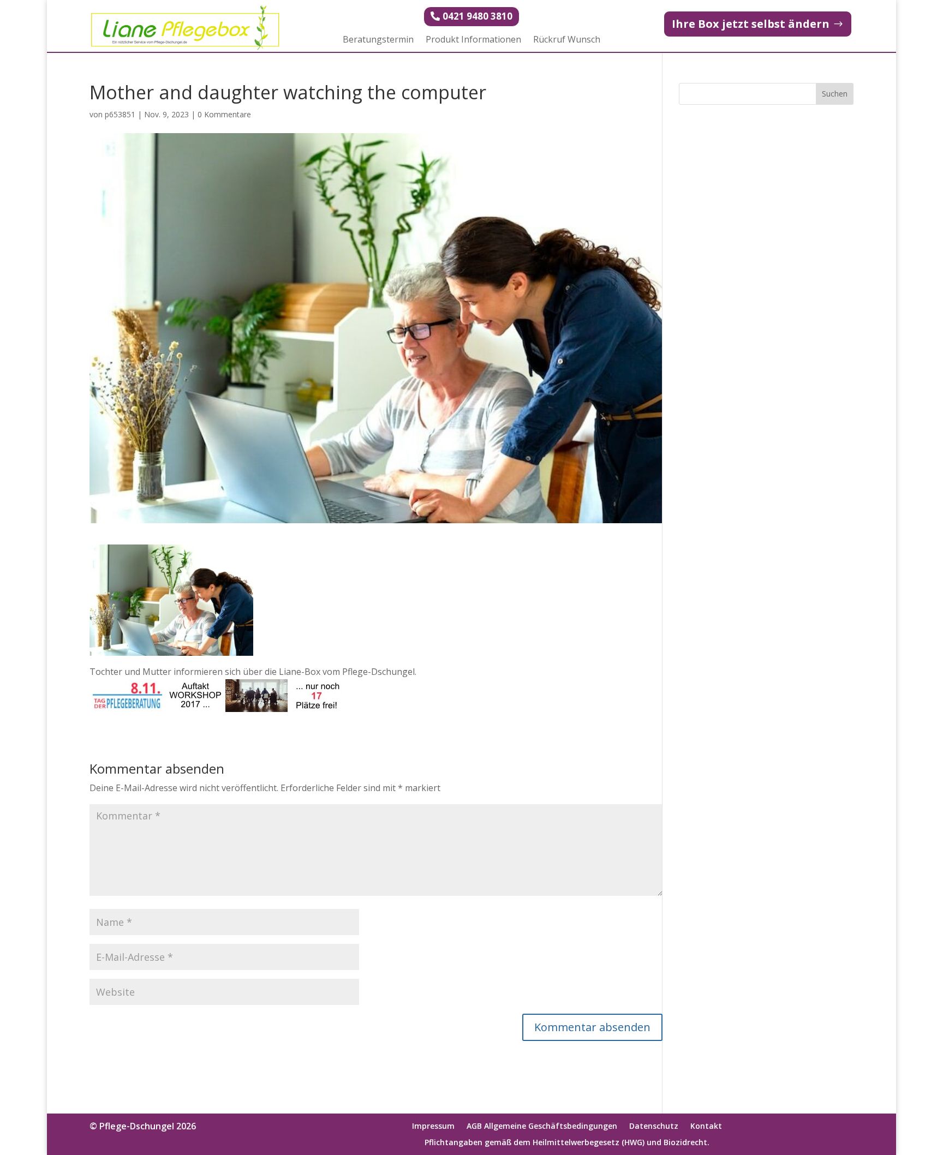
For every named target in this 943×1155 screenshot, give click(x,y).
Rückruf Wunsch (566, 40)
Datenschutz (653, 1126)
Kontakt (706, 1126)
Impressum (433, 1126)
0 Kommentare (224, 114)
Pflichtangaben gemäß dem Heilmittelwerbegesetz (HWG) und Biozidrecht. (567, 1143)
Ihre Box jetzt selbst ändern (750, 23)
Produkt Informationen (473, 40)
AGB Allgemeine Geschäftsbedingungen (542, 1126)
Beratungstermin (378, 40)
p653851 (120, 114)
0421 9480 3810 (477, 16)
